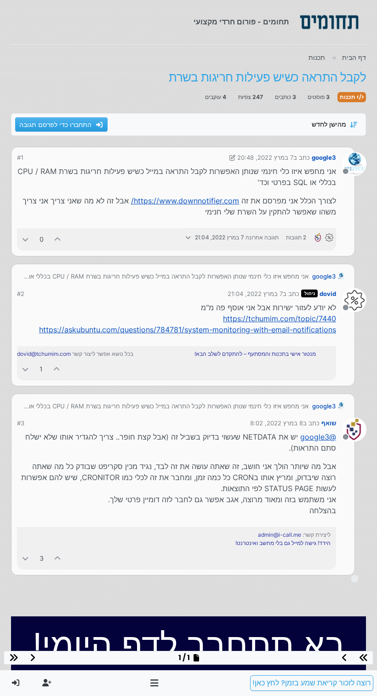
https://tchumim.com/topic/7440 (279, 318)
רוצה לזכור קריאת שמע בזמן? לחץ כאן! (311, 683)
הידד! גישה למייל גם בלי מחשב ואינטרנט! (283, 542)
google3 (324, 157)
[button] (154, 683)
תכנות (348, 96)
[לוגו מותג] (329, 22)
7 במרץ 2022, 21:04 (255, 293)
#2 (20, 293)
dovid (328, 293)
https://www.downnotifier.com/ (185, 200)
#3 (20, 423)
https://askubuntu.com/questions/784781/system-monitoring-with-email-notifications (187, 329)
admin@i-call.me (279, 534)
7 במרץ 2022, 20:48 (265, 157)
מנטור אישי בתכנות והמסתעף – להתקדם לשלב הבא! (255, 353)
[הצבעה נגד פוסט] (25, 239)
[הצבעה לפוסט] (58, 239)
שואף (328, 423)
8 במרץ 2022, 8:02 (276, 423)
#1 (20, 157)
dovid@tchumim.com (44, 353)
